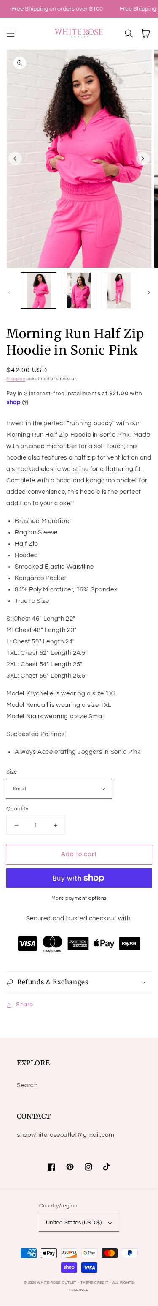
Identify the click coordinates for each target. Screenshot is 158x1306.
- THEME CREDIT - (95, 1282)
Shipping (16, 379)
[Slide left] (15, 158)
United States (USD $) (74, 1223)
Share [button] (24, 1005)
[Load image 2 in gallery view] (78, 290)
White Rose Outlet (57, 1282)
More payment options (79, 898)
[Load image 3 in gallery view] (119, 290)
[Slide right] (143, 158)
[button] (10, 33)
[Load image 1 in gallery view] (38, 290)
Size (11, 772)
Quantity (17, 809)
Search (27, 1085)
